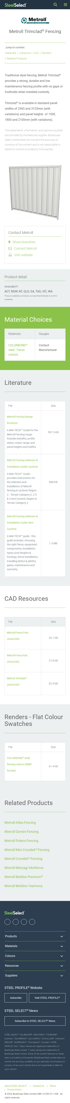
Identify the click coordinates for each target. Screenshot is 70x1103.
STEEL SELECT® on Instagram (16, 922)
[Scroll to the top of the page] (64, 1097)
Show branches (24, 242)
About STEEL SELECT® (16, 1086)
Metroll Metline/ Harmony (23, 886)
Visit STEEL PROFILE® (47, 997)
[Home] (16, 5)
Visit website (23, 255)
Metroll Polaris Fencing (21, 841)
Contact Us (38, 1086)
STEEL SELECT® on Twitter (32, 922)
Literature (24, 52)
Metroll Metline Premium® (23, 877)
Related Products (17, 58)
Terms (53, 1086)
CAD (36, 52)
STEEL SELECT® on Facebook (7, 922)
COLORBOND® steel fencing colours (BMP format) (19, 764)
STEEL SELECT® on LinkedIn (24, 922)
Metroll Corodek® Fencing (23, 859)
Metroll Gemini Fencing (21, 832)
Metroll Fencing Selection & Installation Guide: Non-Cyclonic (22, 522)
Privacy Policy (14, 1090)
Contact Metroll (25, 248)
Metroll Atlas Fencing (20, 822)
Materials (10, 52)
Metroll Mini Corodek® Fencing (26, 850)
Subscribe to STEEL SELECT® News (35, 1020)
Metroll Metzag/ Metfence (23, 868)
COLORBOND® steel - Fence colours (17, 350)
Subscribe (15, 997)
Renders (46, 52)
